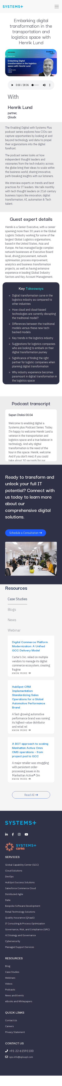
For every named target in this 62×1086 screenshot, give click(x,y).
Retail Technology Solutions (20, 911)
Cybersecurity (12, 941)
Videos (8, 983)
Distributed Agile (14, 894)
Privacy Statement (15, 1032)
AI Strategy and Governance (20, 935)
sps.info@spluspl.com (21, 1057)
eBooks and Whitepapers (18, 1001)
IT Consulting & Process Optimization (25, 923)
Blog (7, 966)
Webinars (10, 977)
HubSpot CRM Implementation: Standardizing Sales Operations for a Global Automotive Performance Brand (28, 696)
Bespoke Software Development (22, 905)
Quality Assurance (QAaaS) (20, 917)
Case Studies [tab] (17, 599)
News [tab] (12, 620)
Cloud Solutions (13, 870)
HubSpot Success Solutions (20, 882)
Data (7, 900)
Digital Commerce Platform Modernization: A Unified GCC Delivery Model (30, 645)
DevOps (9, 876)
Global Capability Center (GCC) (22, 864)
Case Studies (12, 971)
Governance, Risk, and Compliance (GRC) (27, 929)
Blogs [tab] (12, 609)
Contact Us (11, 1020)
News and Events (14, 995)
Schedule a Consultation (24, 533)
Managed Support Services (19, 947)
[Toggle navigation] (56, 6)
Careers (9, 1026)
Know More (20, 673)
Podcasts (10, 989)
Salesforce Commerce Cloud (20, 888)
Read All (29, 795)
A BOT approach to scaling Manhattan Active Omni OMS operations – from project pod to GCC (30, 749)
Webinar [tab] (14, 630)
